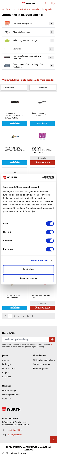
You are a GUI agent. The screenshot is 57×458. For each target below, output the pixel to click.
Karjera (5, 372)
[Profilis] (53, 3)
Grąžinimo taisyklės (41, 364)
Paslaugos (6, 364)
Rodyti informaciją (40, 260)
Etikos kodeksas (9, 368)
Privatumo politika (41, 368)
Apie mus (6, 360)
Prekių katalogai (9, 390)
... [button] (23, 316)
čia (51, 344)
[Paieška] (47, 3)
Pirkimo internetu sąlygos (44, 360)
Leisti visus (28, 269)
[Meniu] (4, 3)
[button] (32, 316)
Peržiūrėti (15, 123)
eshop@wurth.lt (15, 435)
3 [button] (19, 316)
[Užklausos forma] (53, 439)
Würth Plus (6, 399)
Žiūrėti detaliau (42, 163)
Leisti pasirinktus (28, 278)
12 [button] (28, 316)
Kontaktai (6, 377)
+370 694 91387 (15, 430)
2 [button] (14, 316)
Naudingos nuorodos (11, 395)
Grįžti (8, 10)
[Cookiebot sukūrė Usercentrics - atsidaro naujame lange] (42, 177)
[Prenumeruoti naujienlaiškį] (52, 339)
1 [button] (9, 316)
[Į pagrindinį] (28, 3)
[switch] (50, 232)
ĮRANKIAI (22, 9)
